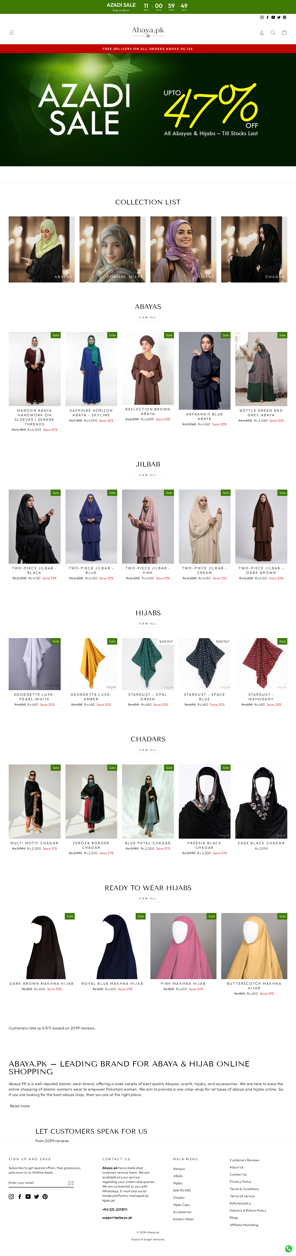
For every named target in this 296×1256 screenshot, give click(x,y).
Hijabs (178, 1183)
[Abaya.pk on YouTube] (28, 1196)
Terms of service (242, 1196)
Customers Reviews (244, 1160)
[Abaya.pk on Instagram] (11, 1196)
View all (148, 317)
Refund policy (240, 1203)
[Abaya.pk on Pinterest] (45, 1196)
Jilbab (178, 1176)
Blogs (234, 1217)
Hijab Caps (181, 1205)
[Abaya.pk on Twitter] (36, 1196)
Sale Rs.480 (182, 1190)
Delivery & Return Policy (248, 1210)
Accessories (182, 1212)
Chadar (179, 1198)
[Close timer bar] (291, 7)
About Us (237, 1167)
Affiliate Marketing (244, 1225)
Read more (20, 1105)
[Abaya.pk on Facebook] (19, 1196)
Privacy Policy (240, 1181)
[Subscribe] (71, 1183)
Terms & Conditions (244, 1189)
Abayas (179, 1169)
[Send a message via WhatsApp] (289, 1249)
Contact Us (238, 1174)
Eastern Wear (183, 1219)
